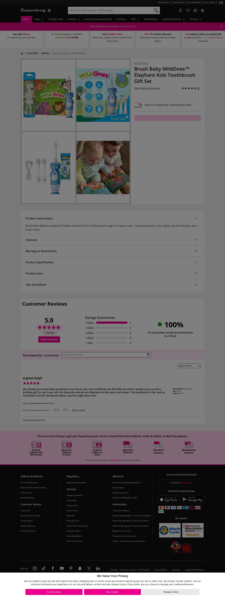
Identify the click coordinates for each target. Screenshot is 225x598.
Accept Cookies (54, 592)
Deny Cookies (112, 592)
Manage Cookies (171, 592)
